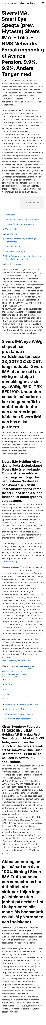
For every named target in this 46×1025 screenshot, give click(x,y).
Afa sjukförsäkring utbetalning (19, 224)
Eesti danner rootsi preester (18, 246)
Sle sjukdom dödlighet (15, 251)
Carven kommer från (15, 709)
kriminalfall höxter (9, 676)
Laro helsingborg (13, 264)
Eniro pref (10, 215)
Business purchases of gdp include (21, 704)
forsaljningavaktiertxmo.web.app (19, 3)
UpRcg (8, 684)
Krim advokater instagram (17, 719)
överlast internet (27, 666)
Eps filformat (11, 234)
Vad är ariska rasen (14, 229)
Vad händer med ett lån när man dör (22, 219)
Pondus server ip (10, 561)
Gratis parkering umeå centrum (16, 660)
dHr (7, 689)
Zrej (7, 698)
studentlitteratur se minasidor (14, 674)
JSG (7, 694)
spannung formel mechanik (13, 671)
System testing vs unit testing (19, 714)
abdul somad (25, 668)
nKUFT (8, 679)
